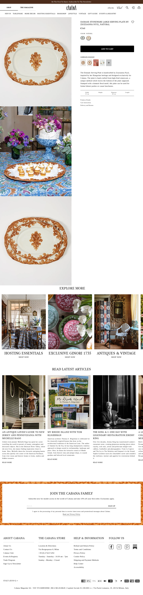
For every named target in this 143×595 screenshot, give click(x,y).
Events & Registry (10, 556)
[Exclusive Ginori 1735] (70, 321)
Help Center (78, 564)
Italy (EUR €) (9, 581)
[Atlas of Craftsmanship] (111, 7)
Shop (9, 7)
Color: (86, 33)
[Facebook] (111, 547)
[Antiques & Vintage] (116, 321)
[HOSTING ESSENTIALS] (24, 321)
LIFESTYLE (72, 14)
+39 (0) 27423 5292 (46, 553)
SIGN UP (111, 506)
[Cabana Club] (120, 7)
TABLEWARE (18, 14)
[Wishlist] (132, 23)
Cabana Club (8, 553)
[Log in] (133, 7)
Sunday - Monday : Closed (49, 560)
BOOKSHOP (61, 14)
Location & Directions (47, 546)
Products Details (85, 100)
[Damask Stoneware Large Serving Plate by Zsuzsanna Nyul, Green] (82, 38)
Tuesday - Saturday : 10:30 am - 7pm (53, 556)
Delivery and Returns (87, 105)
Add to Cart (107, 49)
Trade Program (9, 560)
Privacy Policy (79, 553)
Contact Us (7, 549)
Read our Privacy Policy (71, 514)
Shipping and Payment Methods (86, 560)
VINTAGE (82, 14)
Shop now (24, 357)
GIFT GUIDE (92, 14)
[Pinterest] (127, 547)
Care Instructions (85, 102)
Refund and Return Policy (84, 546)
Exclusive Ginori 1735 (70, 353)
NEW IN (8, 14)
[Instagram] (119, 547)
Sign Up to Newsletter (12, 564)
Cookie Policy (79, 556)
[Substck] (135, 547)
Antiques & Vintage (116, 353)
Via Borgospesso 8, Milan (49, 549)
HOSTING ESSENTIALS (46, 14)
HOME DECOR (30, 14)
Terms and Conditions (82, 549)
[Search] (127, 7)
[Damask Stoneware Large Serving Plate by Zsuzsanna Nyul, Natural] (88, 38)
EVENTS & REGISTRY (107, 14)
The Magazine (26, 7)
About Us (7, 546)
